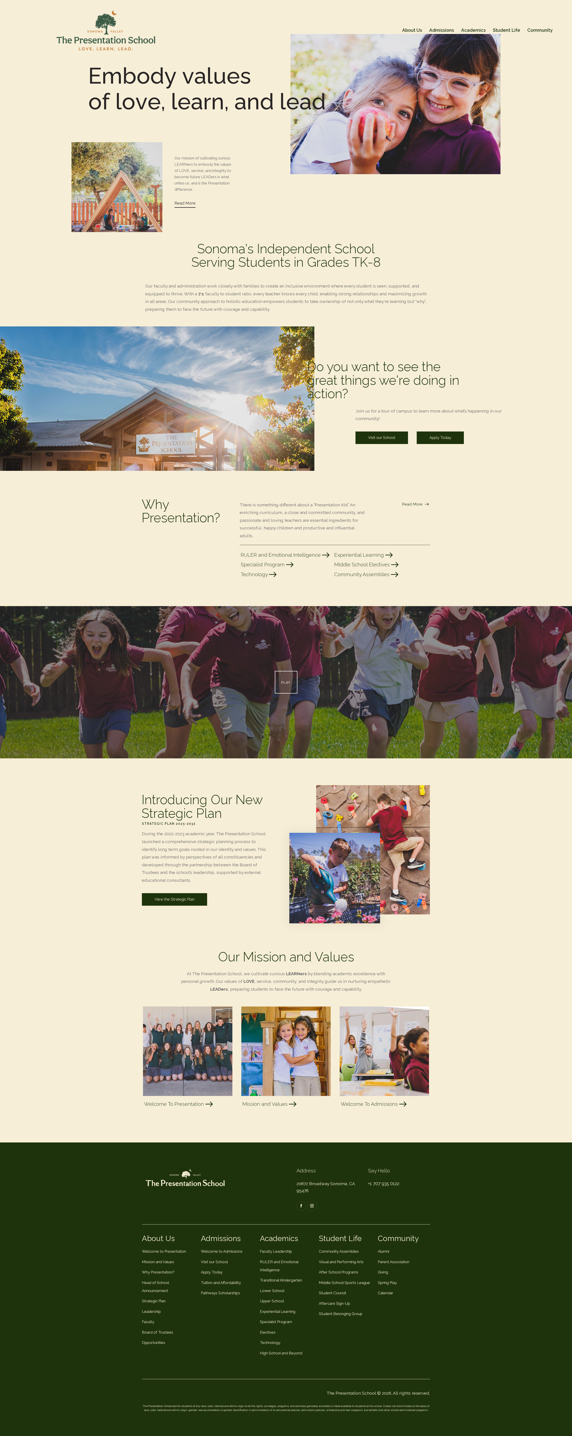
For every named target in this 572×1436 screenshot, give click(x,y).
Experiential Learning (359, 555)
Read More (185, 203)
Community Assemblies (362, 574)
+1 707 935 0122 (383, 1183)
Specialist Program (263, 564)
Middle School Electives (362, 564)
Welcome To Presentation (174, 1104)
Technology (255, 574)
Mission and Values (265, 1104)
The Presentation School (351, 1393)
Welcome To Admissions (370, 1104)
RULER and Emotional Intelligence (281, 555)
